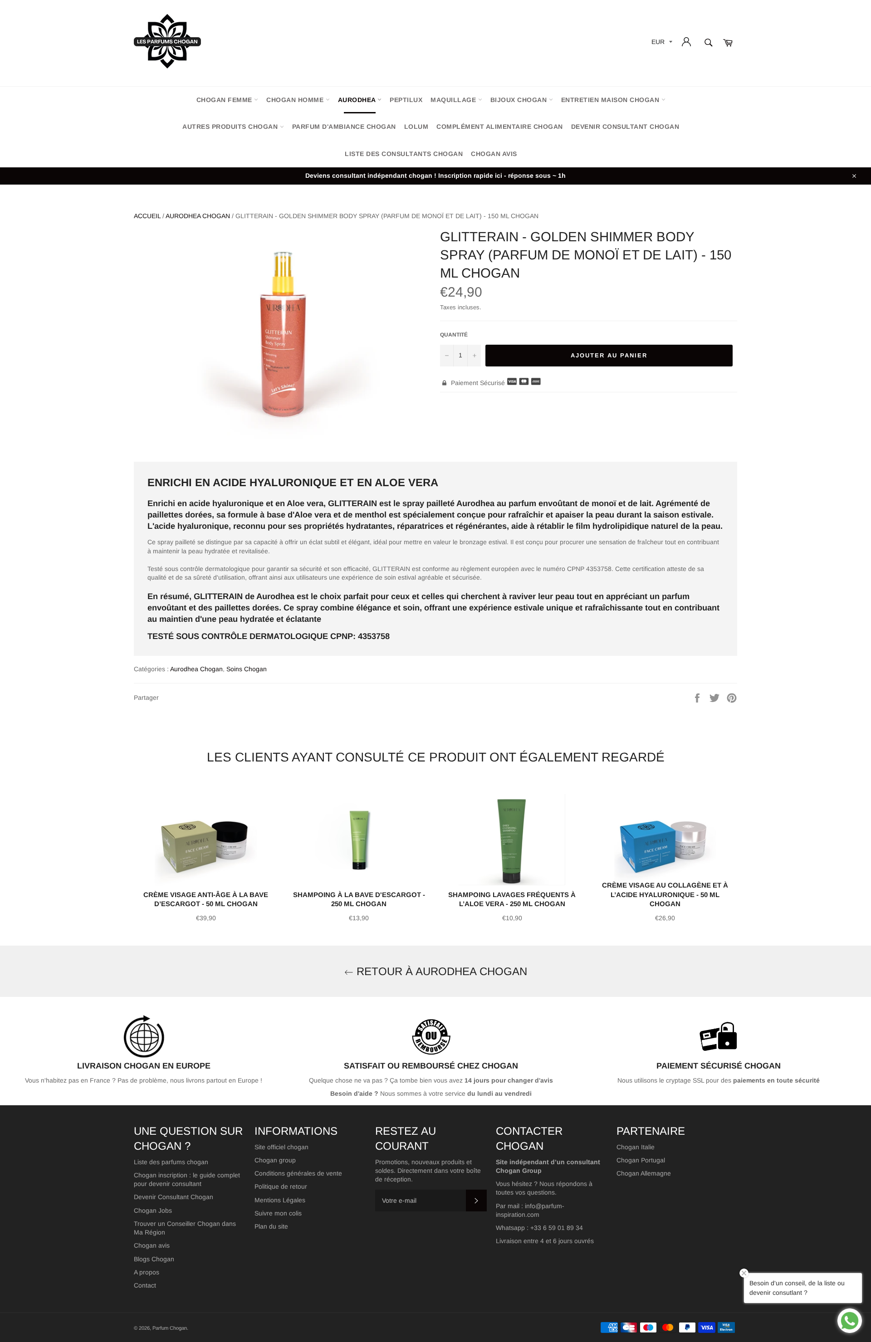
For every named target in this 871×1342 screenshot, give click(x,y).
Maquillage (454, 99)
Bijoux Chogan (519, 99)
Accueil (147, 216)
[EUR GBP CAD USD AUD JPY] (661, 43)
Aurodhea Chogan (198, 216)
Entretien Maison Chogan (611, 99)
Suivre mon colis (278, 1213)
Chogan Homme (296, 99)
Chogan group (275, 1160)
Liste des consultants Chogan (404, 153)
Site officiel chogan (281, 1147)
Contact (145, 1285)
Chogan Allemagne (644, 1173)
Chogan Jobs (153, 1210)
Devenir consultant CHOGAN (625, 126)
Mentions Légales (279, 1200)
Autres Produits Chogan (231, 126)
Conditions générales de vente (298, 1173)
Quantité (454, 335)
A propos (146, 1272)
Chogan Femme (225, 99)
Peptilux (406, 99)
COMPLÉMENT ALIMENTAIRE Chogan (499, 126)
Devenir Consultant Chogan (173, 1196)
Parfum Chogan (169, 1328)
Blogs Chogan (154, 1259)
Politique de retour (280, 1186)
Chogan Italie (636, 1147)
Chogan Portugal (641, 1160)
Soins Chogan (246, 669)
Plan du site (271, 1226)
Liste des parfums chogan (171, 1162)
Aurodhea (358, 99)
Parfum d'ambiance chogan (344, 126)
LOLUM (416, 126)
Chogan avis (494, 153)
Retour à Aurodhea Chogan (440, 971)
